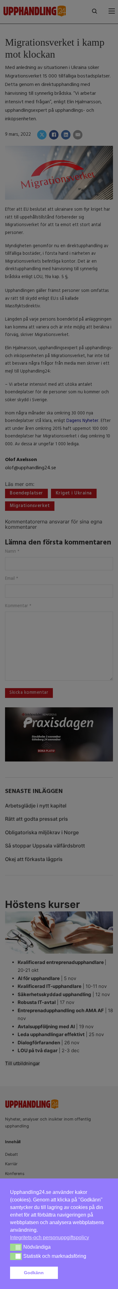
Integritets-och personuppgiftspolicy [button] (49, 1237)
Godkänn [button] (34, 1272)
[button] (84, 1272)
